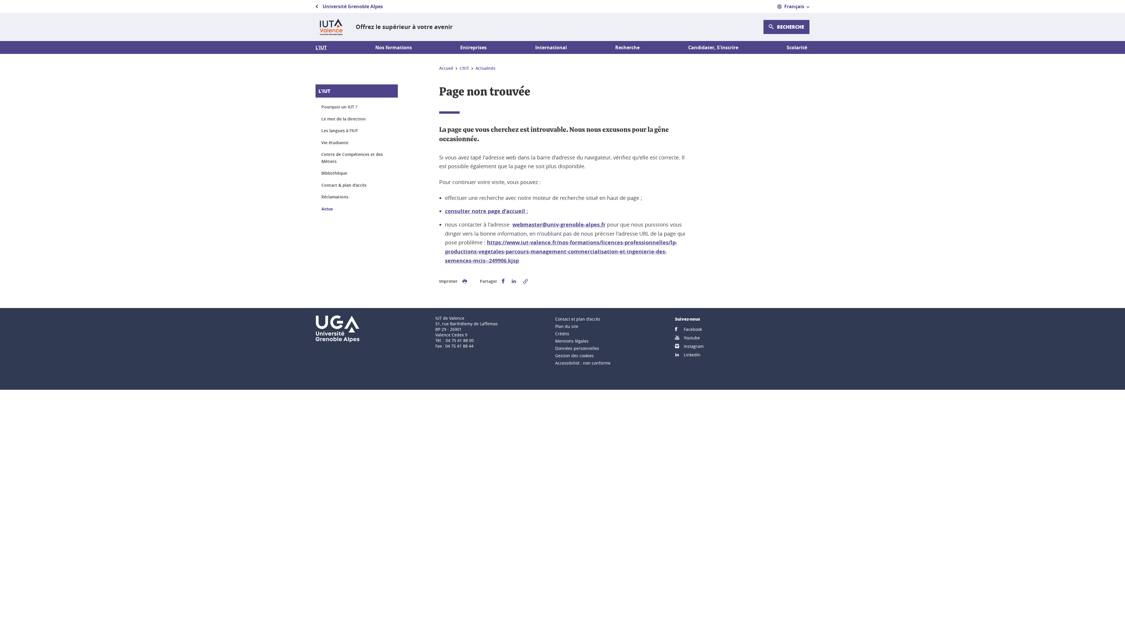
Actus (327, 209)
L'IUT (324, 91)
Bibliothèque (334, 173)
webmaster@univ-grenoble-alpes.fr (559, 224)
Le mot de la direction (343, 119)
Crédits (562, 333)
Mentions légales (572, 341)
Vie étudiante (334, 142)
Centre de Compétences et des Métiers (352, 158)
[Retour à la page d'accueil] (331, 27)
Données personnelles (577, 348)
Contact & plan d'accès (344, 185)
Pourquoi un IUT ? (339, 107)
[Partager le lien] (525, 281)
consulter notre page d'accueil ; (486, 211)
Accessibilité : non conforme (583, 363)
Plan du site (566, 326)
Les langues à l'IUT (339, 130)
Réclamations (334, 197)
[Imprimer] (464, 281)
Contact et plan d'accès (577, 319)
